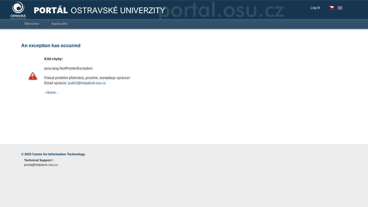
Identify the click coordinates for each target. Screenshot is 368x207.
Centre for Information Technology (58, 154)
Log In (315, 8)
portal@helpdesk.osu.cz (41, 164)
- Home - (51, 93)
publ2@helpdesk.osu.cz (87, 83)
